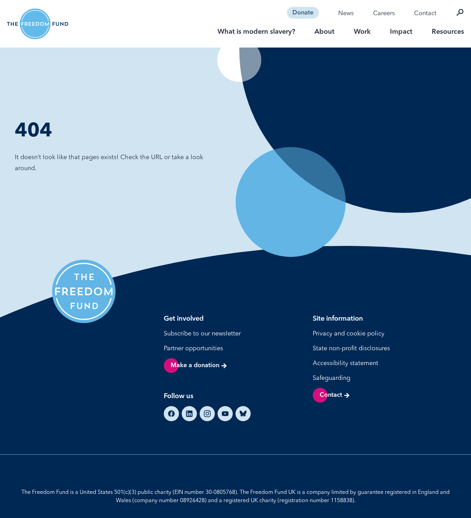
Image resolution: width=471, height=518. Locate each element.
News (346, 13)
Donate (302, 13)
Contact (425, 13)
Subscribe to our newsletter (202, 333)
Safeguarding (331, 378)
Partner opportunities (193, 348)
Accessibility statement (345, 363)
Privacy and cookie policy (348, 333)
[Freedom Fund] (37, 24)
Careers (384, 13)
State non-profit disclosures (351, 348)
